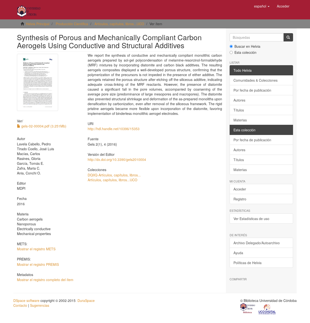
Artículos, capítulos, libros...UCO (119, 23)
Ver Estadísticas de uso (251, 218)
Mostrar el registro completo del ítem (45, 279)
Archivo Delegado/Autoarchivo (256, 242)
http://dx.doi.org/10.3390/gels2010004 (117, 159)
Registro (239, 199)
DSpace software (26, 300)
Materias (240, 120)
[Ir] (288, 37)
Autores (239, 100)
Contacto (20, 305)
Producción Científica (72, 23)
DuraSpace (86, 300)
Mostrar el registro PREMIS (38, 264)
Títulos (238, 110)
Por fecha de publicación (252, 90)
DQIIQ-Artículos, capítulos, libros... (114, 175)
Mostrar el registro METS (36, 248)
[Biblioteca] (248, 308)
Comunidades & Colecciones (255, 80)
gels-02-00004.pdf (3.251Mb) (43, 126)
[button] (261, 6)
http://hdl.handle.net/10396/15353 (114, 128)
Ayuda (238, 252)
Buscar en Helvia (247, 46)
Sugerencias (39, 305)
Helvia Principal (37, 23)
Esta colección (245, 52)
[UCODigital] (267, 308)
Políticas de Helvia (247, 262)
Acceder (239, 189)
